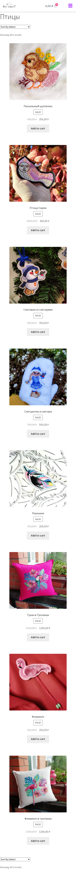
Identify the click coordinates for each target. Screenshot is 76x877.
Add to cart (38, 128)
